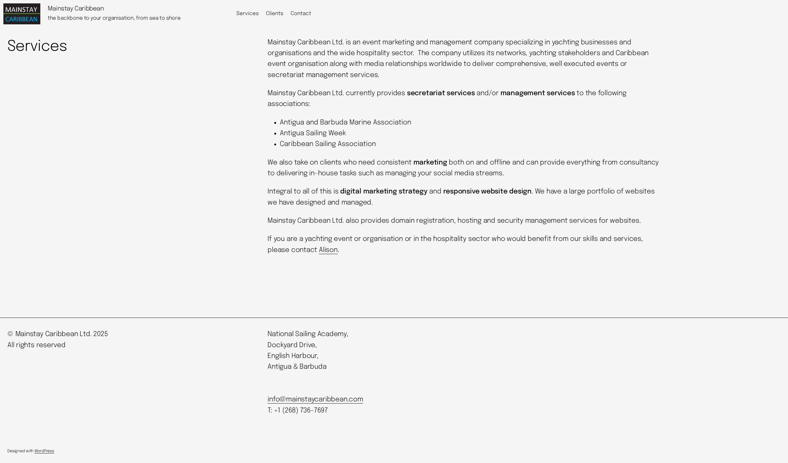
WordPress (44, 451)
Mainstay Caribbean (76, 9)
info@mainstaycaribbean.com (315, 399)
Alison (328, 250)
